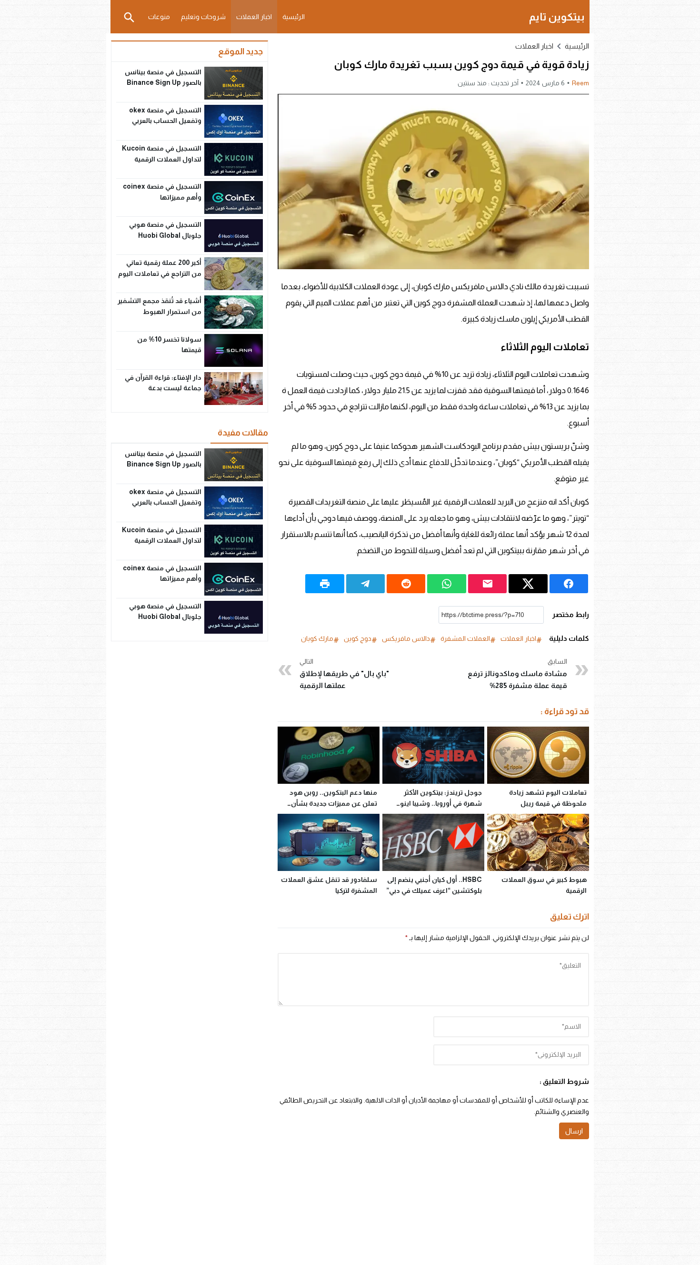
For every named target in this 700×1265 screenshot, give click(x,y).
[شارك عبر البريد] (487, 583)
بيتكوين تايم (557, 17)
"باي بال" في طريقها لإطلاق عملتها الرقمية (344, 673)
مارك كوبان (317, 638)
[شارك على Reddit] (406, 583)
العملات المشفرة (465, 638)
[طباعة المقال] (324, 583)
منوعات (159, 16)
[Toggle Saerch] (129, 17)
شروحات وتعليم (203, 16)
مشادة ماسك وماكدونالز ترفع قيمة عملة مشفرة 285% (517, 673)
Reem (580, 83)
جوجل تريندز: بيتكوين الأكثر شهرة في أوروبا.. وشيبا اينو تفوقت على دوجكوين (441, 803)
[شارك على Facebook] (569, 583)
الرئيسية (293, 16)
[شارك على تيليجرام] (365, 583)
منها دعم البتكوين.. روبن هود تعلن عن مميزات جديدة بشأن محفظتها (333, 803)
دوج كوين (357, 638)
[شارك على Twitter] (528, 583)
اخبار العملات (254, 16)
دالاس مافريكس (406, 638)
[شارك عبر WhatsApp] (446, 583)
